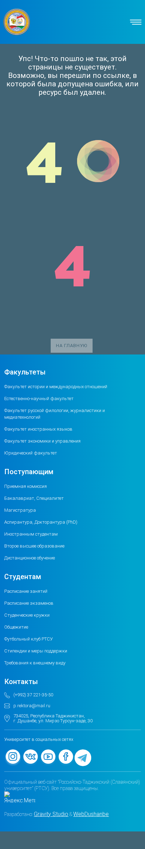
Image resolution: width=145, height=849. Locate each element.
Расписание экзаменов (28, 603)
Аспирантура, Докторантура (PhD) (40, 522)
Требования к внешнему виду (34, 662)
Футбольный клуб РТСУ (28, 639)
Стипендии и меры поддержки (35, 651)
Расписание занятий (26, 591)
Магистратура (20, 510)
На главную (71, 345)
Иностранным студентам (31, 534)
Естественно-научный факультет (39, 398)
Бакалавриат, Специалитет (34, 498)
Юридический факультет (30, 453)
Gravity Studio (51, 814)
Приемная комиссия (25, 486)
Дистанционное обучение (29, 558)
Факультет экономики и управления (42, 441)
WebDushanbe (91, 814)
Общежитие (16, 627)
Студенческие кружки (27, 615)
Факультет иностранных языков (38, 429)
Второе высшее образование (34, 546)
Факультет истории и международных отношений (55, 386)
